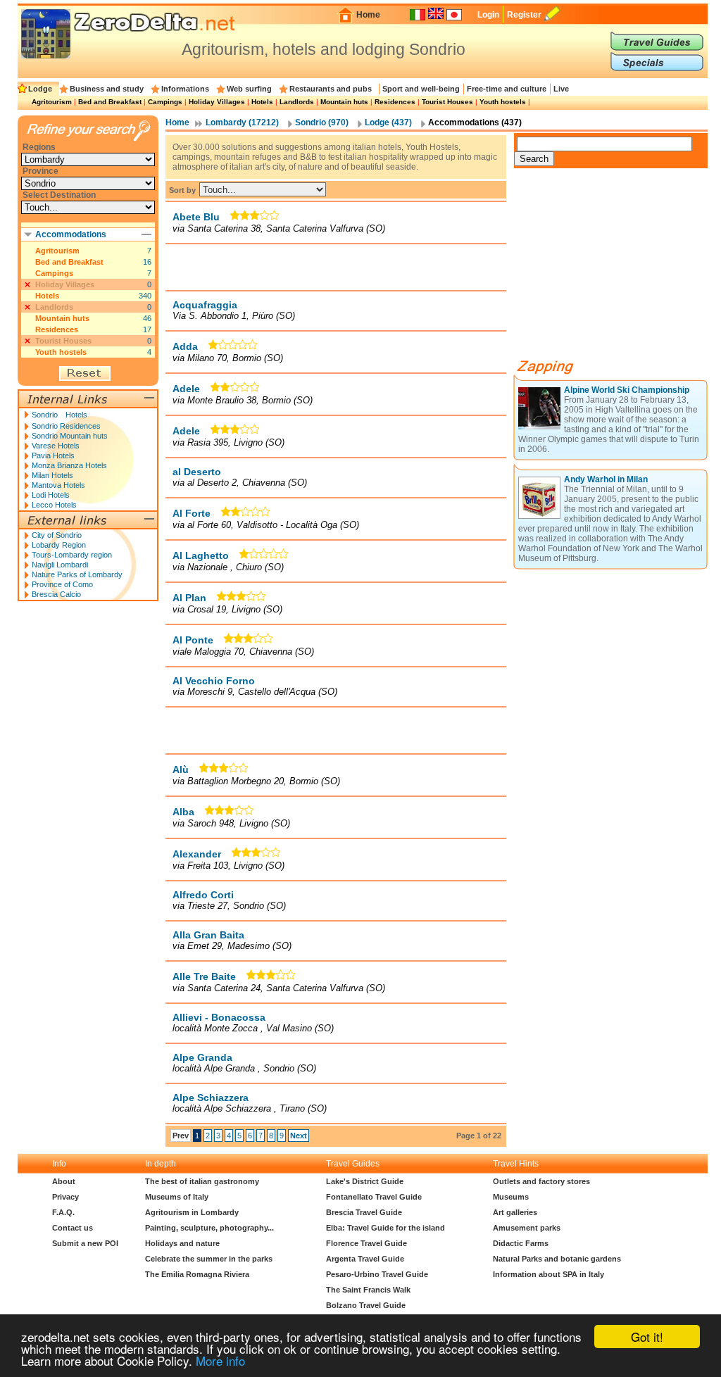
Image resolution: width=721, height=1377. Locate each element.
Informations (185, 88)
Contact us (72, 1228)
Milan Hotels (52, 475)
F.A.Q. (63, 1212)
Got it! (647, 1336)
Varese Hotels (56, 445)
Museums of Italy (176, 1197)
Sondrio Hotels (59, 414)
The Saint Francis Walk (368, 1289)
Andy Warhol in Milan (606, 479)
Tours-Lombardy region (72, 555)
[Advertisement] (336, 267)
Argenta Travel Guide (365, 1259)
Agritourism (52, 102)
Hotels (262, 102)
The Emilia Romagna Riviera (197, 1274)
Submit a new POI (85, 1243)
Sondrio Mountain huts (70, 436)
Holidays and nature (182, 1243)
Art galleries (515, 1212)
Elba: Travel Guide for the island (385, 1228)
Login (488, 15)
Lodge (40, 88)
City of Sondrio (57, 535)
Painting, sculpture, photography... (209, 1228)
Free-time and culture (506, 88)
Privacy (65, 1197)
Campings (165, 102)
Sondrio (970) (322, 122)
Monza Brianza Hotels (69, 465)
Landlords (297, 102)
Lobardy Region (59, 545)
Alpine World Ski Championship (626, 390)
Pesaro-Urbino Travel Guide (377, 1274)
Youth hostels (502, 102)
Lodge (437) (388, 122)
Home (368, 15)
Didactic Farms (520, 1243)
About (63, 1181)
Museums (511, 1197)
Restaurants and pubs (330, 88)
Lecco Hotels (54, 505)
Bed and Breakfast (110, 102)
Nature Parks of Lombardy (77, 574)
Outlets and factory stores (541, 1181)
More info (220, 1360)
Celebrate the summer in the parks (208, 1259)
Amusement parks (526, 1228)
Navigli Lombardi (60, 564)
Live (561, 88)
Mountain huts (344, 102)
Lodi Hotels (51, 495)
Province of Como (62, 584)
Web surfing (249, 88)
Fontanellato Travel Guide (374, 1197)
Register (524, 15)
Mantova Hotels (58, 485)
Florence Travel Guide (366, 1243)
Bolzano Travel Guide (366, 1305)
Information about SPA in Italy (548, 1274)
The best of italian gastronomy (202, 1181)
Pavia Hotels (53, 455)
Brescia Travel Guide (364, 1212)
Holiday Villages (217, 102)
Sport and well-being (421, 88)
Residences (395, 102)
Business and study (107, 88)
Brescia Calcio (56, 594)
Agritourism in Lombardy (192, 1212)
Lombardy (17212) (242, 122)
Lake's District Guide (364, 1181)
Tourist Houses (447, 102)
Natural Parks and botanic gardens (557, 1259)
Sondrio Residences (66, 426)
